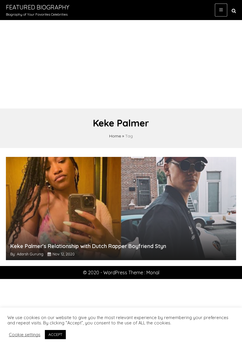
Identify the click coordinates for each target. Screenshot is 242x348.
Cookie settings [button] (24, 334)
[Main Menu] (221, 10)
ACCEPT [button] (55, 334)
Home (115, 136)
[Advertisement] (121, 64)
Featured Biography (37, 7)
